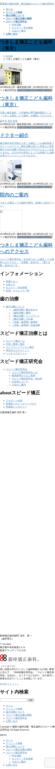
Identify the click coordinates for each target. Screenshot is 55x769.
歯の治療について (15, 306)
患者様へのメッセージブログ (21, 404)
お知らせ (10, 284)
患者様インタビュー (16, 407)
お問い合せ (12, 721)
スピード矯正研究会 (16, 369)
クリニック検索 (14, 709)
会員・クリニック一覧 (17, 290)
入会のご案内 (19, 31)
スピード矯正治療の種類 (19, 715)
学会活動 (16, 24)
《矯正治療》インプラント (26, 316)
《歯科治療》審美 (21, 313)
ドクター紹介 (14, 135)
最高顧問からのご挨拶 (23, 375)
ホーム (9, 705)
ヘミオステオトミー (16, 353)
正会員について (20, 381)
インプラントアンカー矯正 (20, 347)
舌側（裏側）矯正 (15, 344)
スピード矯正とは (15, 341)
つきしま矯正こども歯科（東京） (34, 90)
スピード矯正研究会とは (25, 372)
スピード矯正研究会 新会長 (27, 378)
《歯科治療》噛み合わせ (25, 309)
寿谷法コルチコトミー (17, 350)
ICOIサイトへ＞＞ (9, 684)
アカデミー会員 (14, 400)
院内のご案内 (14, 194)
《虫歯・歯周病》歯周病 (25, 322)
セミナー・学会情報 (22, 28)
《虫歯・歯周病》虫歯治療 (26, 325)
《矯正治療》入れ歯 (22, 319)
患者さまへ (12, 281)
